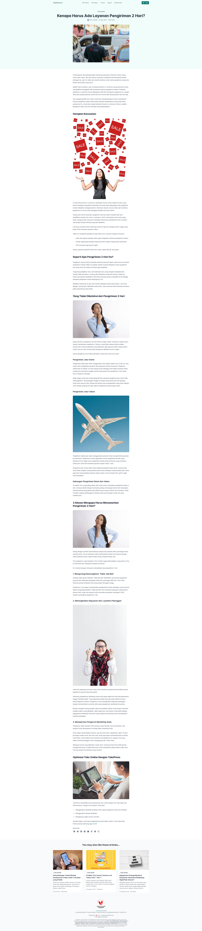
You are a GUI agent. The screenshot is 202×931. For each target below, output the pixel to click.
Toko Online (101, 11)
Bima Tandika (94, 20)
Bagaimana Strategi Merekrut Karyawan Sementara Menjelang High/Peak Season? (132, 877)
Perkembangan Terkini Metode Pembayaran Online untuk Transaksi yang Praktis (66, 877)
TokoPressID (99, 910)
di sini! (95, 824)
